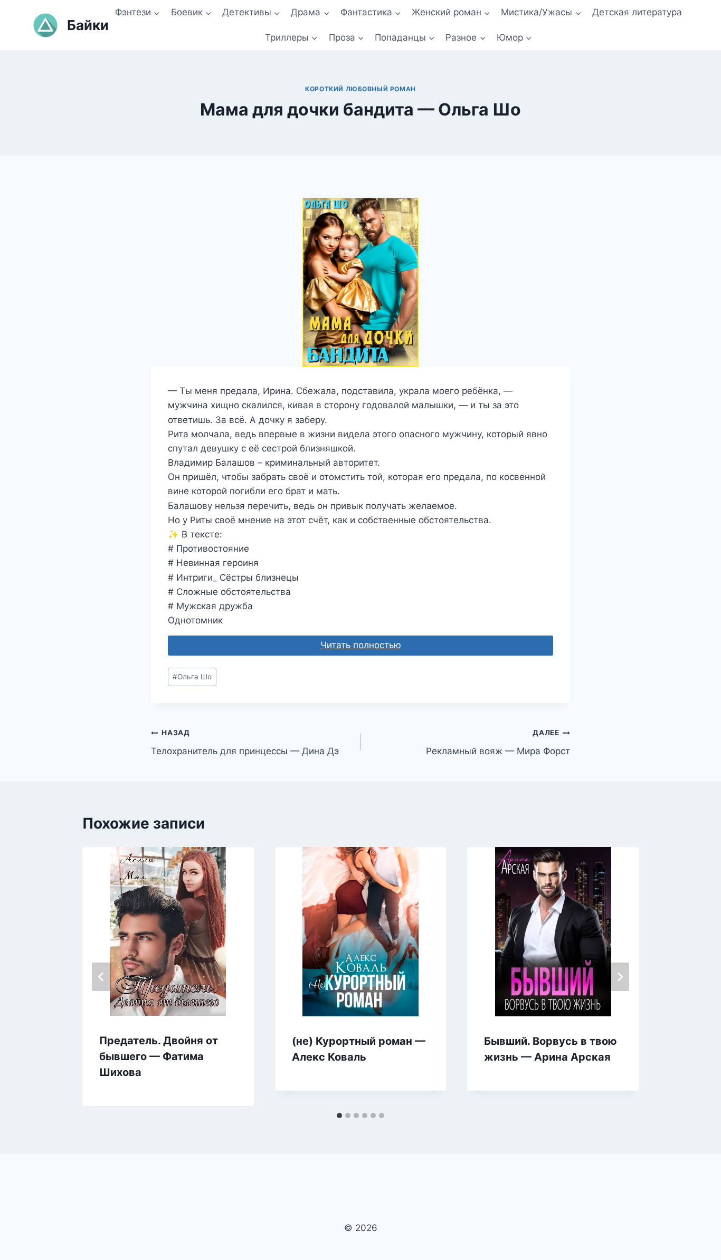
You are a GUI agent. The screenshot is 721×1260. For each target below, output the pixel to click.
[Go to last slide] (101, 977)
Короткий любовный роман (360, 89)
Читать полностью (360, 645)
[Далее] (619, 977)
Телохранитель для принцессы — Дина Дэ (245, 742)
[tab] (339, 1115)
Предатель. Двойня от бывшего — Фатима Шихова (158, 1056)
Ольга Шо (192, 676)
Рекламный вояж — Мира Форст (498, 742)
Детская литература (637, 12)
